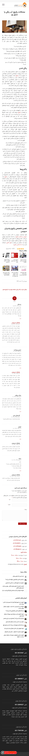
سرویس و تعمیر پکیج (21, 237)
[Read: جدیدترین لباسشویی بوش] (25, 577)
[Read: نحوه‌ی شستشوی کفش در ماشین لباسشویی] (25, 583)
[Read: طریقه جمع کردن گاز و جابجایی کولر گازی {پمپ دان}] (25, 591)
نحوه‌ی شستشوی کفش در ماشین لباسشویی (14, 583)
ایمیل (9, 504)
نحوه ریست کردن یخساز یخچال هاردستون (15, 622)
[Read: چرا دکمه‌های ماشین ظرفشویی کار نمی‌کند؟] (25, 611)
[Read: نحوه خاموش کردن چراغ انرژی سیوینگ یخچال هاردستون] (25, 615)
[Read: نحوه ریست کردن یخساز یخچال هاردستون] (25, 622)
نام (9, 499)
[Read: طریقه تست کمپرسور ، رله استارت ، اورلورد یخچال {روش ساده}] (25, 607)
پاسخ (20, 318)
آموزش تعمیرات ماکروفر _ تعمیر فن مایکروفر (14, 632)
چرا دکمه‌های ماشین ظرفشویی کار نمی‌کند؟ (15, 611)
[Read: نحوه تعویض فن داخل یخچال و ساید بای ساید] (25, 629)
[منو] (3, 4)
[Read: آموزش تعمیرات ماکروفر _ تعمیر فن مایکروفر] (25, 632)
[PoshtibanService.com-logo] (17, 4)
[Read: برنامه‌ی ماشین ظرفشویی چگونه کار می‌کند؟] (25, 580)
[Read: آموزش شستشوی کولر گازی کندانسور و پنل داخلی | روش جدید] (25, 603)
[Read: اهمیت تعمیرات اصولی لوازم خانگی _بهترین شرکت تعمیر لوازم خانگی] (25, 587)
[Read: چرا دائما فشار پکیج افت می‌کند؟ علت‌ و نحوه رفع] (25, 625)
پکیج (17, 76)
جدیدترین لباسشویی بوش (18, 576)
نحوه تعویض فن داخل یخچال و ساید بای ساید (14, 628)
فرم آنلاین (8, 243)
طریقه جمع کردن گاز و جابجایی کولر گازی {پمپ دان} (13, 590)
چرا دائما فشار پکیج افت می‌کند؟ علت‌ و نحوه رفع (13, 625)
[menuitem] (3, 4)
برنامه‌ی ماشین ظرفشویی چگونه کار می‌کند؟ (14, 579)
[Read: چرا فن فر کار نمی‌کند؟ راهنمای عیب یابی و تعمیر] (25, 619)
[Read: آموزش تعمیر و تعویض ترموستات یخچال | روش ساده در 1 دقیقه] (25, 635)
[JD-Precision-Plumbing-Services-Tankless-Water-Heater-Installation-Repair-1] (14, 26)
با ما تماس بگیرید (17, 245)
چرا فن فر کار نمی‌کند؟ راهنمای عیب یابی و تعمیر (13, 618)
